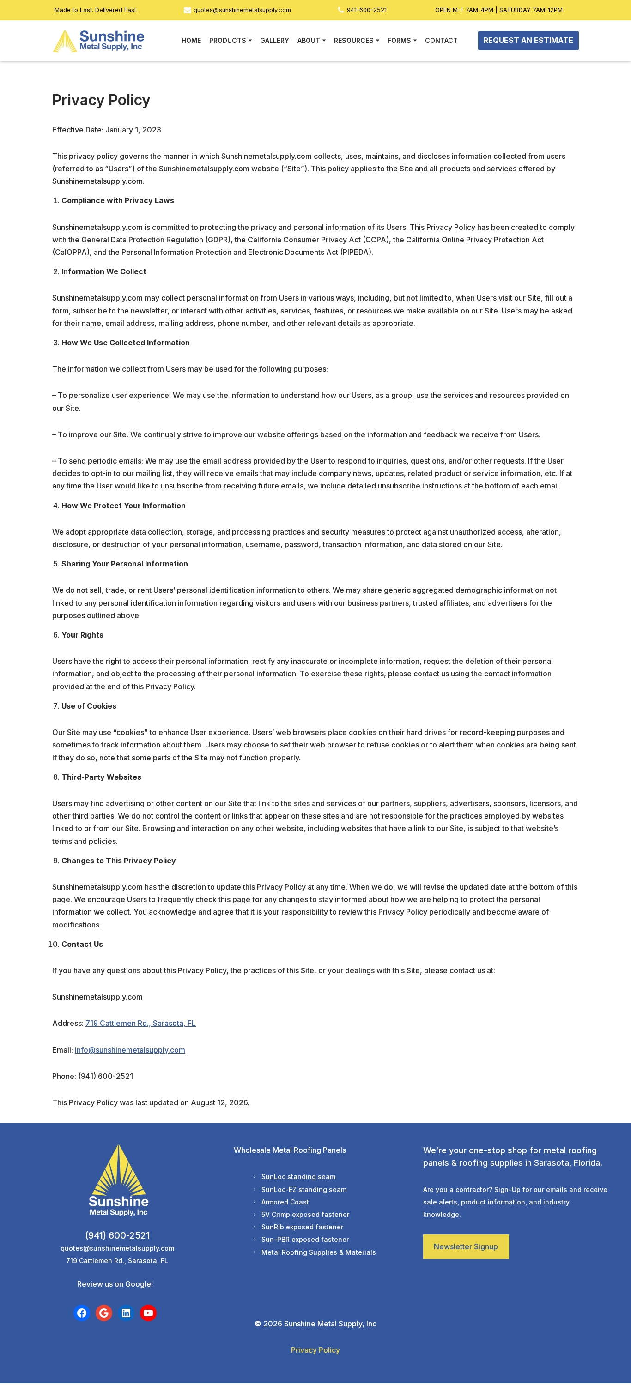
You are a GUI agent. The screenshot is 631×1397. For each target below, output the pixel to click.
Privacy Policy (315, 1350)
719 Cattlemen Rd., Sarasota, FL (140, 1023)
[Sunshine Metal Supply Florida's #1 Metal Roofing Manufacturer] (98, 41)
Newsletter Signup (466, 1246)
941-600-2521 (367, 9)
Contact (441, 40)
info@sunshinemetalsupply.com (130, 1049)
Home (191, 40)
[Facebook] (81, 1313)
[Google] (104, 1313)
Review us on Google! (115, 1284)
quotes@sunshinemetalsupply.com (242, 9)
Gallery (274, 40)
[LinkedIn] (126, 1313)
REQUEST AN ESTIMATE (528, 40)
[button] (250, 40)
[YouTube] (148, 1313)
